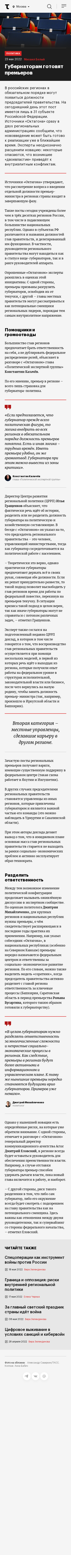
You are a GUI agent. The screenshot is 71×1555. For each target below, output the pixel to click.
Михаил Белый (34, 59)
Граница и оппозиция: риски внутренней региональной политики (32, 1285)
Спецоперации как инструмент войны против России (34, 1260)
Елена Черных (32, 1297)
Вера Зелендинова (35, 1269)
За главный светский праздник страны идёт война (34, 1309)
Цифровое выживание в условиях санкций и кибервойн (34, 1332)
